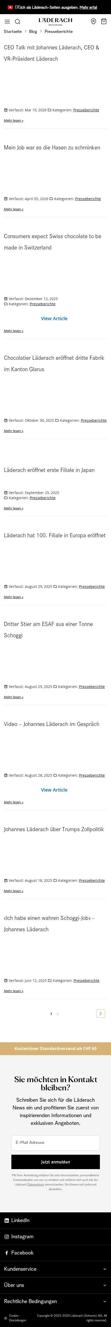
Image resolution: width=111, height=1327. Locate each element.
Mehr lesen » (13, 120)
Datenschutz (36, 1184)
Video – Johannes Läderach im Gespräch (51, 724)
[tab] (55, 1269)
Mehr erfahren (87, 8)
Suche (17, 22)
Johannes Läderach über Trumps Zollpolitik (54, 829)
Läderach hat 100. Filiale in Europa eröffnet (55, 535)
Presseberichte (86, 109)
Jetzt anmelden (55, 1162)
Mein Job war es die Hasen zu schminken (52, 147)
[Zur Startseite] (55, 22)
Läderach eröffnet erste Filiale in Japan (49, 470)
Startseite (13, 32)
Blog (33, 32)
